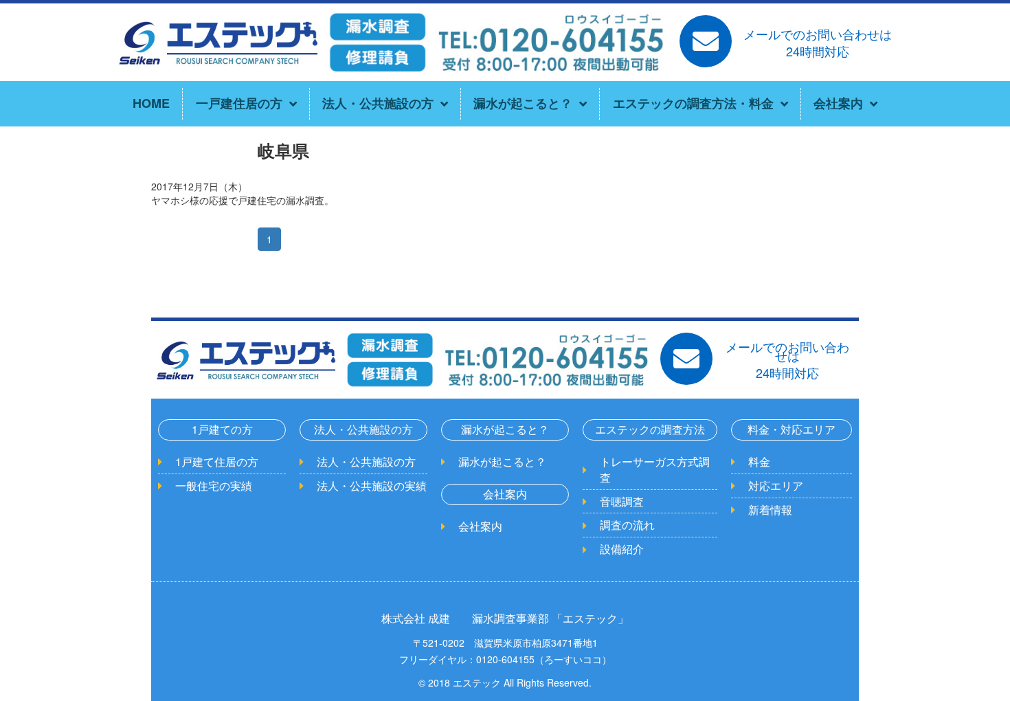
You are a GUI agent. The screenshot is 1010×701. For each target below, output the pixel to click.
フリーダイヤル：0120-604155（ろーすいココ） (505, 659)
